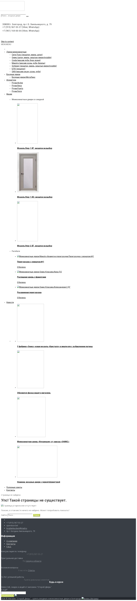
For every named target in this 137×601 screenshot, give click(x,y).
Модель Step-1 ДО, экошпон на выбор (34, 197)
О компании (11, 541)
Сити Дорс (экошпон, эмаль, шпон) (27, 55)
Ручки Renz (17, 86)
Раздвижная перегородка (29, 292)
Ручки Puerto (17, 88)
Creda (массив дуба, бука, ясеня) (26, 60)
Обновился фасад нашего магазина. (34, 393)
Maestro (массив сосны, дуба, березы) (28, 63)
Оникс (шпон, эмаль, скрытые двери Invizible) (32, 57)
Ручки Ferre (17, 91)
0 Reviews (21, 267)
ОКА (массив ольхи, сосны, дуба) (26, 72)
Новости (10, 302)
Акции (9, 94)
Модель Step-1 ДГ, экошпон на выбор (34, 148)
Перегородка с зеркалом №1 (30, 262)
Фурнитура (11, 80)
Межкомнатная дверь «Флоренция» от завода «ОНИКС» (43, 442)
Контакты (10, 490)
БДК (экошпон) (18, 69)
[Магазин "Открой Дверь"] (13, 10)
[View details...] (27, 143)
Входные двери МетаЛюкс (23, 77)
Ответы (31, 570)
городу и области (33, 561)
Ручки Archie (17, 83)
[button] (6, 44)
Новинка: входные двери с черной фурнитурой (38, 482)
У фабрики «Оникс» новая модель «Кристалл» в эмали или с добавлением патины (55, 346)
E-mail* (4, 590)
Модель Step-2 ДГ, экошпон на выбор (34, 246)
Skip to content (7, 41)
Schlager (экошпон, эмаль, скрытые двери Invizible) (34, 66)
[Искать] (27, 16)
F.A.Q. (8, 546)
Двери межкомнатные (16, 52)
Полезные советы (14, 487)
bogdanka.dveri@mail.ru (16, 528)
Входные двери (13, 74)
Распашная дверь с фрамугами (31, 277)
